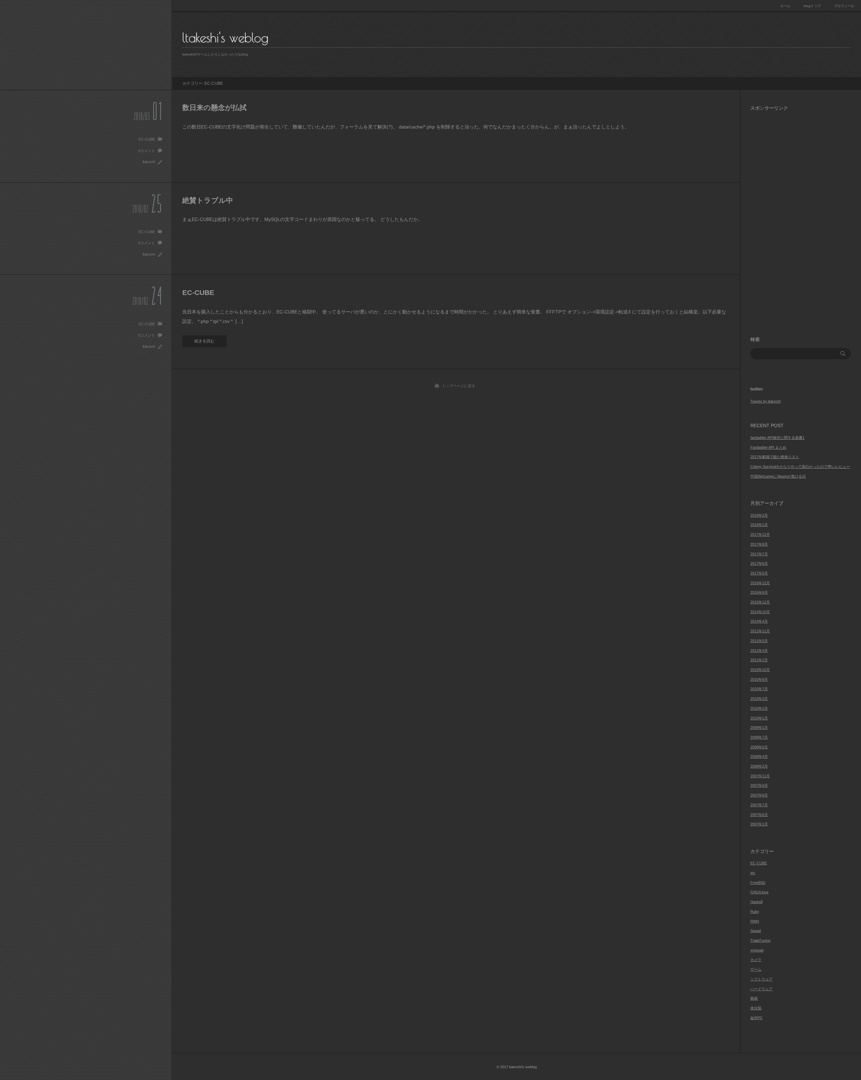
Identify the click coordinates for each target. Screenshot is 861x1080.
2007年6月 (759, 815)
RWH (754, 921)
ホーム (785, 6)
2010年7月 (759, 689)
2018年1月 (759, 525)
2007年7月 (759, 805)
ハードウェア (761, 989)
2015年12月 (760, 602)
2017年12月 (760, 534)
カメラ (755, 960)
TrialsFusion (760, 940)
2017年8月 (759, 544)
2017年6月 (759, 563)
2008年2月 (759, 766)
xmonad (756, 950)
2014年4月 (759, 621)
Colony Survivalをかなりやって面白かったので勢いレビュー (800, 466)
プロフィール (844, 6)
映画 (754, 998)
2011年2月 (759, 660)
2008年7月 (759, 737)
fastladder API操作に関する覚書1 (777, 438)
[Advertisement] (800, 218)
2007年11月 (760, 776)
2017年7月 (759, 554)
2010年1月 (759, 718)
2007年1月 (759, 824)
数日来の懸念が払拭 (214, 107)
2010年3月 (759, 699)
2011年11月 (760, 631)
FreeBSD (757, 883)
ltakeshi (149, 162)
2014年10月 (760, 612)
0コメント (146, 151)
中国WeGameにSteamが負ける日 (778, 476)
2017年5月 (759, 573)
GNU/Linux (759, 892)
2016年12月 (760, 583)
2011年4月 (759, 650)
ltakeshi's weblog (225, 37)
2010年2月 (759, 708)
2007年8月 (759, 795)
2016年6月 (759, 592)
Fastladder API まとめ (768, 447)
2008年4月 (759, 756)
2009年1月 (759, 727)
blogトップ (812, 6)
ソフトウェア (761, 979)
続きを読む (204, 341)
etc (752, 873)
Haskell (756, 902)
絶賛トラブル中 (207, 200)
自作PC (756, 1018)
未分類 (755, 1008)
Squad (755, 931)
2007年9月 (759, 785)
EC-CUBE (147, 139)
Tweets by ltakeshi (765, 401)
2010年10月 (760, 670)
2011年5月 (759, 641)
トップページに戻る (458, 386)
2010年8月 (759, 679)
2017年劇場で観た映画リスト (774, 457)
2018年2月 (759, 515)
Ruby (754, 911)
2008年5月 (759, 747)
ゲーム (755, 969)
